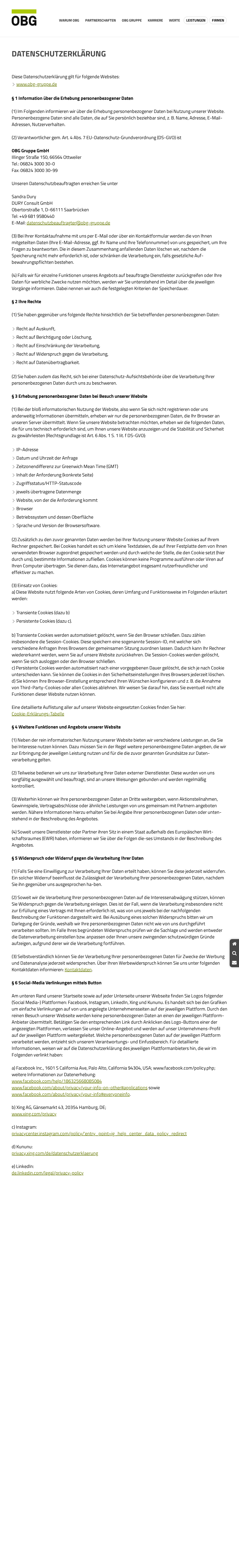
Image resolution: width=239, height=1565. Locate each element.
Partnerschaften (100, 20)
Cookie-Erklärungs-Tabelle (38, 713)
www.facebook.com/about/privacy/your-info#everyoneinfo (71, 1094)
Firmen (218, 20)
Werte (174, 20)
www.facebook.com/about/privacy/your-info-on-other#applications (80, 1087)
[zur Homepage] (24, 18)
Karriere (155, 20)
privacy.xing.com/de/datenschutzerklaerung (55, 1153)
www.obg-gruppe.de (36, 84)
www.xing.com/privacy (34, 1113)
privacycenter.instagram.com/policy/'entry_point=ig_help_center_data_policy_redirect (99, 1133)
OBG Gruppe (132, 20)
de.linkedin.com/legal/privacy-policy (48, 1172)
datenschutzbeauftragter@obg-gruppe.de (68, 222)
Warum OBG (69, 20)
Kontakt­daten (78, 969)
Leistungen (195, 20)
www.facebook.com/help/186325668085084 (57, 1081)
